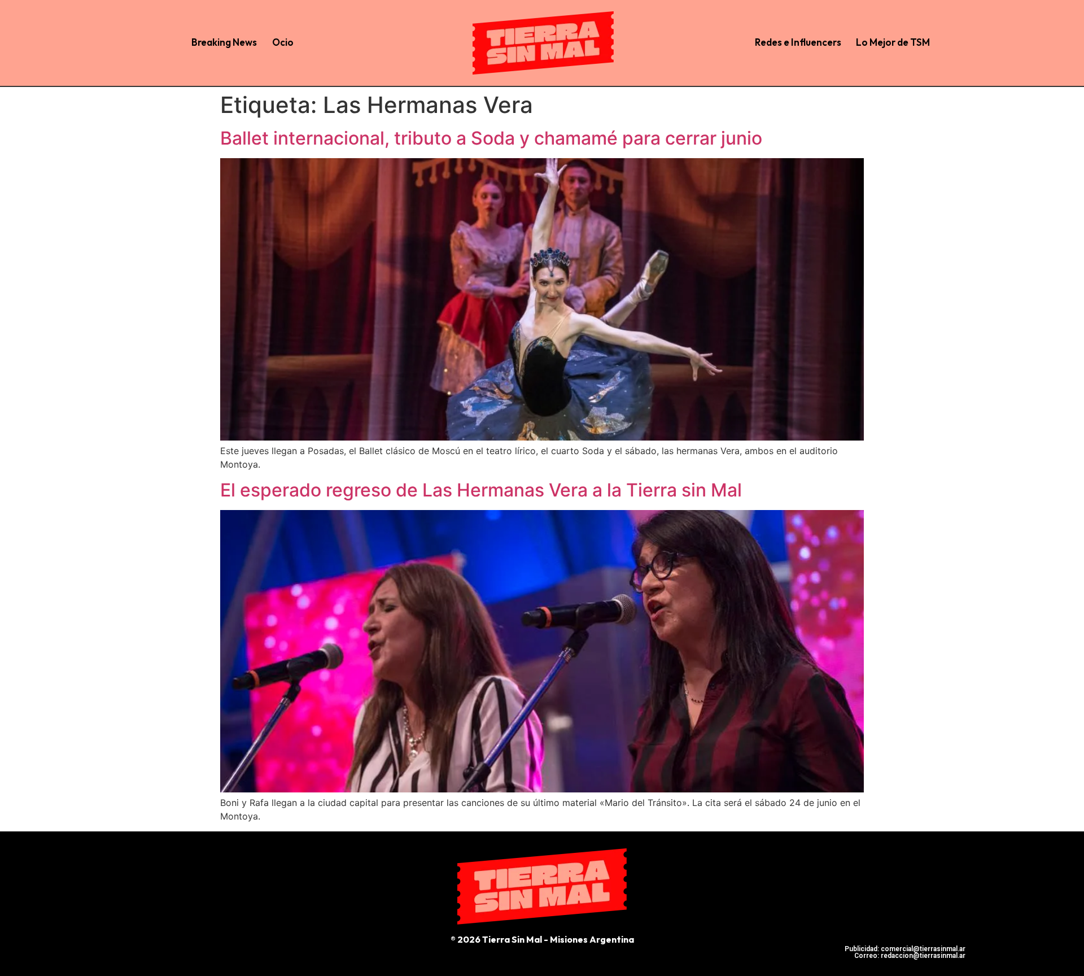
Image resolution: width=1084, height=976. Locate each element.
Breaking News (224, 42)
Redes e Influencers (798, 42)
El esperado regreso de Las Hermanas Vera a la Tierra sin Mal (481, 490)
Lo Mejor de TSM (893, 42)
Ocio (283, 42)
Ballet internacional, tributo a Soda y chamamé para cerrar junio (491, 138)
